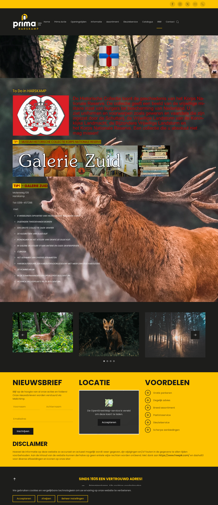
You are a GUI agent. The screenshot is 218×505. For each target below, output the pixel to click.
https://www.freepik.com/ (174, 455)
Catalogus (147, 21)
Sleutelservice (130, 21)
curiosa (21, 251)
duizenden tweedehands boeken (34, 221)
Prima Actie (60, 21)
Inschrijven (23, 431)
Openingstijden (78, 21)
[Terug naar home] (27, 22)
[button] (177, 22)
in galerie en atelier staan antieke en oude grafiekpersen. (48, 245)
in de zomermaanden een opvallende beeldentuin (43, 275)
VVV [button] (159, 21)
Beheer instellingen (73, 498)
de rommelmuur (25, 269)
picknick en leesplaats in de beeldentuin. (39, 281)
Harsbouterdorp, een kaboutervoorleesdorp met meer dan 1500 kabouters (58, 263)
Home (47, 21)
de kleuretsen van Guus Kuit (32, 233)
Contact (170, 21)
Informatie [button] (96, 21)
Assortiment (112, 21)
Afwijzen (46, 498)
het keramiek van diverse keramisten (37, 257)
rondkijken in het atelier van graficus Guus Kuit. (44, 239)
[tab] (104, 361)
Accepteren (109, 422)
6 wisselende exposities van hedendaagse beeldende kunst (48, 215)
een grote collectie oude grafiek (35, 227)
